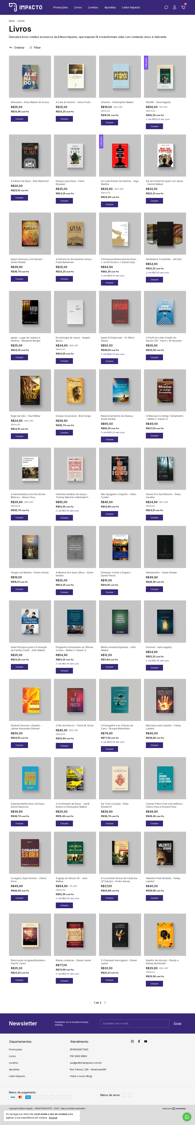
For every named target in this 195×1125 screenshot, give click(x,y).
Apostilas (110, 7)
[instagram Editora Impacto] (132, 1041)
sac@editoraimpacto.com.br (86, 1062)
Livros (78, 7)
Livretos (93, 7)
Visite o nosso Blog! (81, 1076)
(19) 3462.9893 (78, 1056)
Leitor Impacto (131, 7)
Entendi (53, 1117)
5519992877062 (79, 1049)
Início (12, 20)
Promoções (60, 7)
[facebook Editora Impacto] (139, 1041)
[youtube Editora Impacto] (145, 1041)
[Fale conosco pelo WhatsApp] (187, 1117)
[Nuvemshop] (174, 1109)
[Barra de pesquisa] (166, 7)
